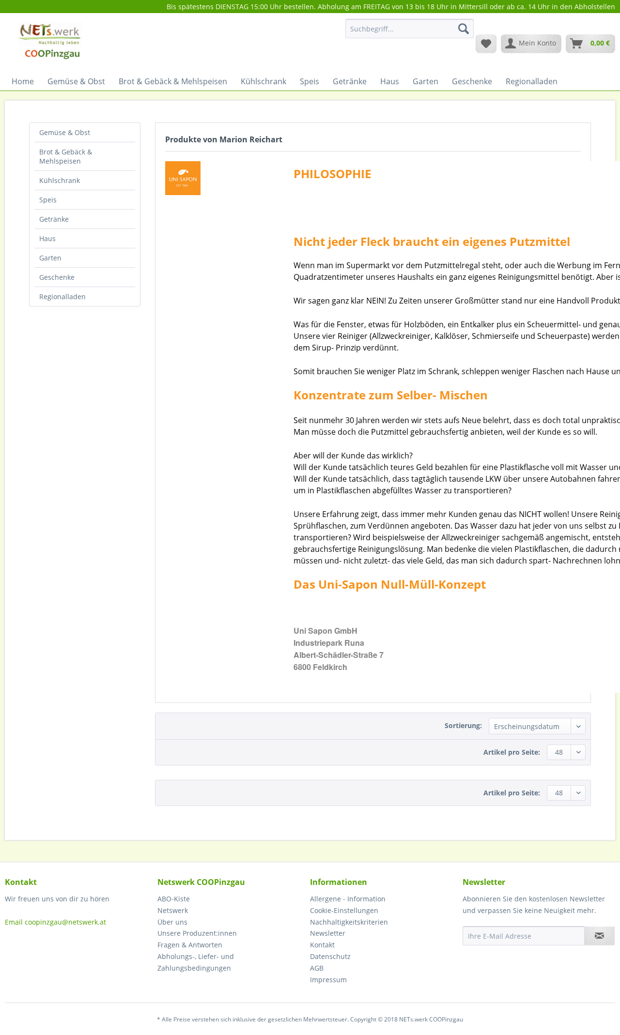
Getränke (54, 219)
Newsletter (327, 933)
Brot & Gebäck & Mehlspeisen (65, 156)
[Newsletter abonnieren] (599, 935)
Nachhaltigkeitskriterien (349, 922)
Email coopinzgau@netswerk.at (55, 922)
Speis (48, 199)
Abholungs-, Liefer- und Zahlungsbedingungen (195, 962)
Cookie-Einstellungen (344, 910)
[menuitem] (409, 33)
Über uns (172, 922)
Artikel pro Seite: (511, 752)
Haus (47, 238)
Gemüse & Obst (64, 132)
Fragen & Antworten (189, 944)
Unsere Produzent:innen (197, 933)
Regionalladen (62, 296)
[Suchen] (463, 28)
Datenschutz (330, 956)
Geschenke (57, 277)
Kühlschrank (59, 180)
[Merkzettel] (486, 43)
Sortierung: (463, 725)
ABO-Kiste (173, 898)
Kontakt (322, 944)
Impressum (328, 979)
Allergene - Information (348, 898)
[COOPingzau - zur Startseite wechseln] (50, 43)
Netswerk (172, 910)
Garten (50, 257)
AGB (317, 968)
